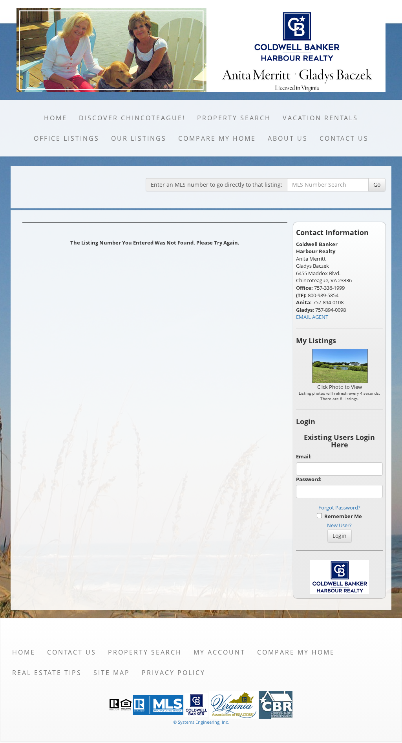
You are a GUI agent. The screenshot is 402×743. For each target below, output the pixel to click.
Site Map (111, 672)
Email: (304, 456)
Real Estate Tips (47, 672)
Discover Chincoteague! (132, 118)
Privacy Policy (173, 672)
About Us (288, 138)
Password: (309, 479)
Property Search (234, 118)
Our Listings (138, 138)
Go (376, 184)
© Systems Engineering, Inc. (201, 722)
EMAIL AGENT (312, 316)
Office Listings (66, 138)
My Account (219, 652)
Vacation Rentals (320, 118)
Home (55, 118)
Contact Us (344, 138)
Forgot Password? (339, 507)
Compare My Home (217, 138)
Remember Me (342, 516)
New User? (339, 525)
